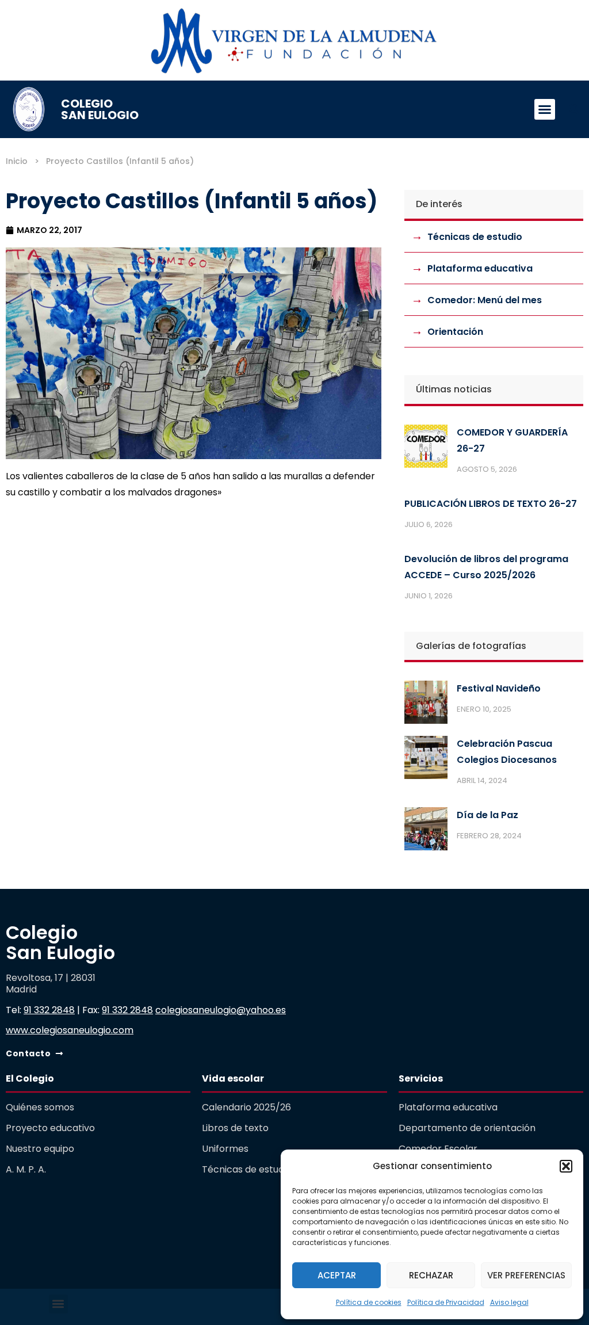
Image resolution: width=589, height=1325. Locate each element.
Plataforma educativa (480, 268)
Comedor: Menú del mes (484, 300)
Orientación (455, 331)
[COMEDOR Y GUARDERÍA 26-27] (426, 449)
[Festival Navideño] (426, 705)
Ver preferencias (526, 1275)
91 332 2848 (49, 1010)
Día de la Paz (487, 815)
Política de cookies (368, 1302)
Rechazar (431, 1275)
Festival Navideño (499, 688)
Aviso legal (509, 1302)
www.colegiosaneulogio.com (69, 1030)
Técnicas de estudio (474, 236)
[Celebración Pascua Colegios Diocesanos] (426, 760)
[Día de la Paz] (426, 831)
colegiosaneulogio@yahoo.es (220, 1010)
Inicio (17, 161)
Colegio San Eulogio (100, 109)
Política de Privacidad (445, 1302)
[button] (566, 1166)
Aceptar (337, 1275)
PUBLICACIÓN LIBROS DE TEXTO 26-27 (490, 503)
